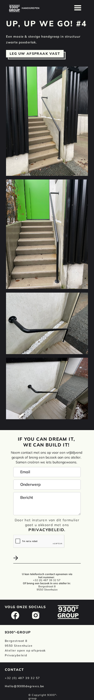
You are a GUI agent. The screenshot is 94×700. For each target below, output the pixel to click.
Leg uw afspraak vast (35, 53)
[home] (14, 8)
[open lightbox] (47, 121)
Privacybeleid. (46, 529)
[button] (77, 8)
